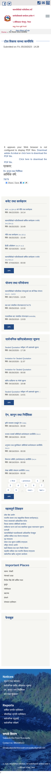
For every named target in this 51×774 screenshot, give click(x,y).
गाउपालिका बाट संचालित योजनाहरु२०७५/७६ (20, 316)
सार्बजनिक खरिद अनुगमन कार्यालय (15, 554)
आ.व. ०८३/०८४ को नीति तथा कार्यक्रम (18, 209)
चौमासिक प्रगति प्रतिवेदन (15, 714)
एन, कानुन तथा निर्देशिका (14, 690)
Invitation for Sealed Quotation (18, 358)
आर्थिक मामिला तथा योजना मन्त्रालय (16, 536)
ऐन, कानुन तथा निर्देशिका (13, 171)
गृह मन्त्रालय (8, 539)
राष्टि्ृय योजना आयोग (11, 545)
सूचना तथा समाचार (12, 681)
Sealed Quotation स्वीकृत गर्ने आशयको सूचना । (22, 392)
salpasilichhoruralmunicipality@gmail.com (26, 748)
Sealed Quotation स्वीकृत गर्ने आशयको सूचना (22, 347)
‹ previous (26, 481)
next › (30, 490)
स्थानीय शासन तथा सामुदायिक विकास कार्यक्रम (20, 518)
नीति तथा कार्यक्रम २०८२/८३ (15, 235)
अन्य (8, 271)
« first (12, 481)
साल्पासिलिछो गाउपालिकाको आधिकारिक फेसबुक (20, 533)
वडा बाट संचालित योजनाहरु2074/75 (18, 305)
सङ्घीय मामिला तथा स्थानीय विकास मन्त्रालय (19, 551)
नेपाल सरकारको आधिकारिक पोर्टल (15, 521)
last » (42, 490)
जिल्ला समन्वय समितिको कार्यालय (15, 524)
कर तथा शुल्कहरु (11, 694)
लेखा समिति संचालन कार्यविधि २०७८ (17, 470)
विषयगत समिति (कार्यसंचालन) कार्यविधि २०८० (20, 459)
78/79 (6, 179)
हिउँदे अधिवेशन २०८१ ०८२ (14, 246)
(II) (37, 518)
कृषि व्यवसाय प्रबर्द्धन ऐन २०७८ (16, 423)
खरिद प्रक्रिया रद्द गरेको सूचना (15, 381)
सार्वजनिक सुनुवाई (11, 718)
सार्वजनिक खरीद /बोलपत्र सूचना (17, 685)
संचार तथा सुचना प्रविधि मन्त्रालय (15, 542)
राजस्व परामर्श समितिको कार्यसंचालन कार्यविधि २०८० (23, 434)
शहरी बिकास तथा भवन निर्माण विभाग (16, 548)
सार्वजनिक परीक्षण (11, 723)
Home (4, 32)
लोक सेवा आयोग (9, 515)
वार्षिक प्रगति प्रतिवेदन (13, 710)
